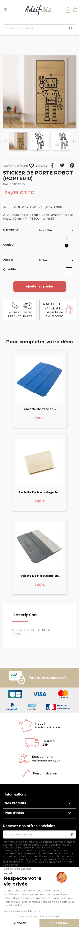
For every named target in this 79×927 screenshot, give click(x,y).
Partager (52, 165)
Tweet (62, 165)
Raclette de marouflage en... (39, 492)
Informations (15, 794)
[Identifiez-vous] (68, 10)
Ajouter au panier (39, 286)
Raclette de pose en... (39, 409)
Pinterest (72, 165)
